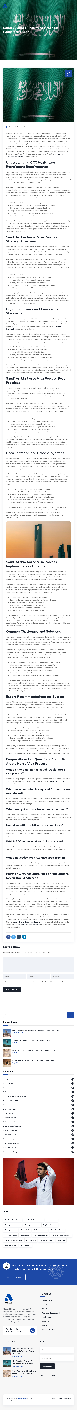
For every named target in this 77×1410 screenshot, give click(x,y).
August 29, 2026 (17, 1052)
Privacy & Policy (57, 1398)
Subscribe (47, 1366)
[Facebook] (42, 1383)
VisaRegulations (10, 1245)
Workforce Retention (12, 1143)
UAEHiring (61, 1240)
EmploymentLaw (10, 1230)
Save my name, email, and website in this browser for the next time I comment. (34, 982)
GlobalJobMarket (40, 1230)
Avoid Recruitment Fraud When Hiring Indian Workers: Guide (33, 1050)
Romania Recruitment (50, 1329)
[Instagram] (54, 1383)
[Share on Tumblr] (19, 937)
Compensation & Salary (13, 1088)
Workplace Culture (11, 1147)
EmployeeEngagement (12, 1225)
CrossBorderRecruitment (33, 1220)
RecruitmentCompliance (13, 1240)
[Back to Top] (38, 1396)
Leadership (9, 1113)
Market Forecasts (11, 1118)
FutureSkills (25, 1230)
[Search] (70, 1015)
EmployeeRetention (32, 1225)
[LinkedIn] (48, 1383)
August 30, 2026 (17, 1042)
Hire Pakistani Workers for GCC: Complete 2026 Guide (31, 1040)
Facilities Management (51, 1313)
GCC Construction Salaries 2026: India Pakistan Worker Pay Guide (35, 1030)
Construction (47, 1301)
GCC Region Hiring (11, 1100)
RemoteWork (31, 1240)
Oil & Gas (45, 1309)
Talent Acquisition (11, 1130)
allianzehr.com (22, 1398)
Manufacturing (47, 1305)
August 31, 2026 (17, 1032)
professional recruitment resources (27, 925)
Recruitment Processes (13, 1122)
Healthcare (46, 1317)
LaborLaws (25, 1235)
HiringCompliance (57, 1230)
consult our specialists (57, 781)
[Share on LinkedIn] (24, 937)
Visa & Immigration (11, 1139)
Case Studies (9, 1083)
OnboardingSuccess (41, 1235)
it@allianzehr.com (14, 127)
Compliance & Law (11, 1092)
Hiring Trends (10, 1105)
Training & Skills (10, 1135)
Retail (44, 1325)
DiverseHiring (51, 1220)
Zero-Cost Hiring (11, 1152)
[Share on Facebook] (8, 937)
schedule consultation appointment (27, 922)
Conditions (67, 1398)
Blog (25, 127)
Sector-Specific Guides (13, 1126)
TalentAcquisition (46, 1240)
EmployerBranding (49, 1225)
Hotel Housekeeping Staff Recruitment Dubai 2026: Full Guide (33, 1060)
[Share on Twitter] (13, 937)
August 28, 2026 (17, 1063)
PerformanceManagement (61, 1235)
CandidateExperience (12, 1220)
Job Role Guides (10, 1109)
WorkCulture (25, 1245)
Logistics (45, 1321)
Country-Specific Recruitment (15, 1096)
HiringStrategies (11, 1235)
